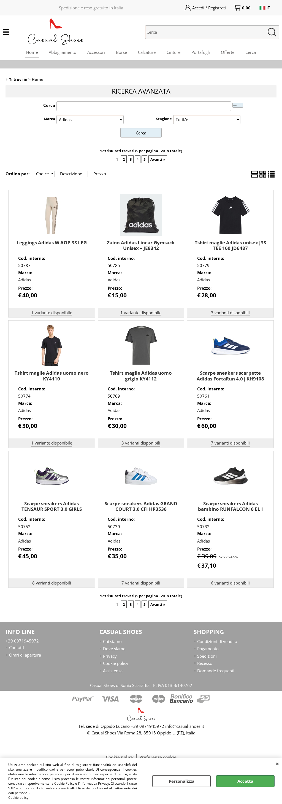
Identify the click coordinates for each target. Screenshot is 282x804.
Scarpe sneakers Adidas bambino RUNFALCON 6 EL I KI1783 (230, 509)
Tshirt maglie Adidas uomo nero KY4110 (52, 376)
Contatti (16, 647)
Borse (121, 52)
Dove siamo (114, 648)
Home (32, 52)
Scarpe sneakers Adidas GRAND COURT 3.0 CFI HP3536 (141, 506)
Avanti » (157, 159)
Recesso (204, 663)
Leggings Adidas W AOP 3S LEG (52, 242)
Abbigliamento (62, 52)
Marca (49, 118)
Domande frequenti (215, 670)
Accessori (96, 52)
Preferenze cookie (158, 757)
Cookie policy (18, 797)
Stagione (164, 118)
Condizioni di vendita (217, 641)
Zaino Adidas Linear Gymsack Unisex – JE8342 (141, 245)
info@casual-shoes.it (184, 726)
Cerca (250, 52)
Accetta (245, 781)
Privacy (110, 656)
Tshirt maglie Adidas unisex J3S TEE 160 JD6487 (230, 245)
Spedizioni (207, 656)
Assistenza (113, 670)
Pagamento (208, 648)
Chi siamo (112, 641)
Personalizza (181, 781)
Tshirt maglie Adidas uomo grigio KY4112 (141, 376)
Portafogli (200, 52)
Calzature (147, 52)
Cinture (173, 52)
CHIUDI (277, 763)
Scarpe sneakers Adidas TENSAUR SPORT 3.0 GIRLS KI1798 (51, 509)
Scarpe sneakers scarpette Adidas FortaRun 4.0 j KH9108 (230, 376)
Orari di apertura (25, 655)
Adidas (24, 279)
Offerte (227, 52)
